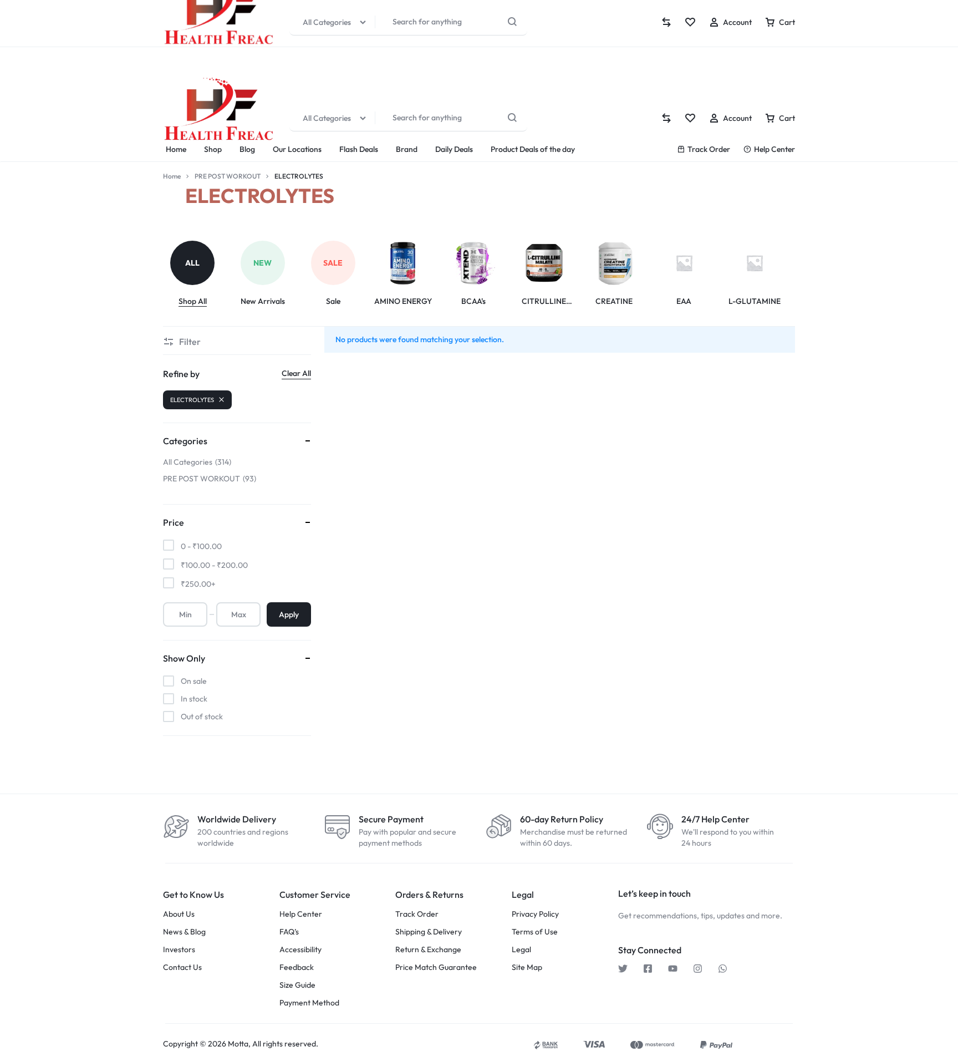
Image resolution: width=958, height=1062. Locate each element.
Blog (247, 149)
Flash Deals (358, 149)
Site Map (527, 967)
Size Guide (297, 985)
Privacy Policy (535, 914)
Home (176, 149)
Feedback (296, 967)
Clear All (296, 373)
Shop (213, 149)
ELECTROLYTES (192, 400)
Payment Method (309, 1003)
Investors (179, 949)
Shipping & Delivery (428, 932)
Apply (289, 614)
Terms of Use (535, 932)
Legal (521, 949)
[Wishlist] (690, 118)
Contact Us (182, 967)
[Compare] (666, 118)
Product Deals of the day (533, 149)
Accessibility (300, 949)
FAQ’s (289, 932)
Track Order (708, 149)
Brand (406, 149)
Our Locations (297, 149)
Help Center (774, 149)
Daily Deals (454, 149)
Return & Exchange (428, 949)
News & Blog (184, 932)
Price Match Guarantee (436, 967)
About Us (179, 914)
